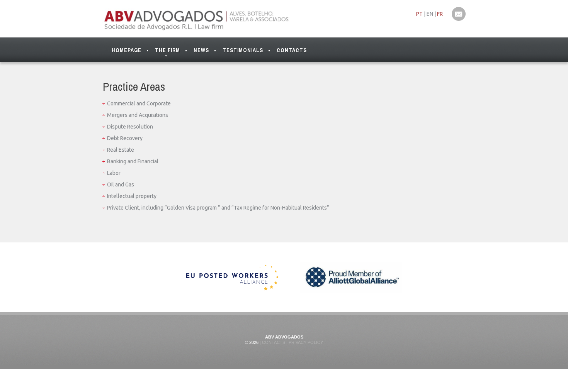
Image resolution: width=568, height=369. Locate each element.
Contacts (292, 50)
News (201, 50)
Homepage (126, 50)
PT (419, 14)
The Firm (167, 50)
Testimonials (243, 50)
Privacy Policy (305, 342)
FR (440, 14)
